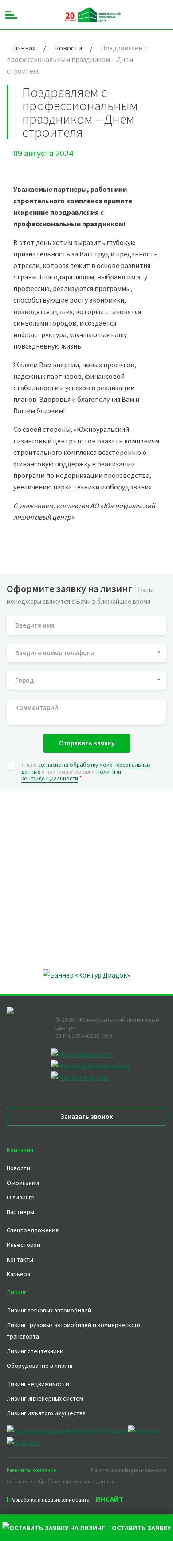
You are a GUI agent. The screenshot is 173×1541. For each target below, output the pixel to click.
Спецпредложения (33, 1230)
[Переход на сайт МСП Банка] (144, 1431)
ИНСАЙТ (109, 1498)
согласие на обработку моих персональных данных (86, 768)
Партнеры (20, 1212)
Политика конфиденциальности (128, 1470)
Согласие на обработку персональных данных (60, 1481)
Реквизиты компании (32, 1470)
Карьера (18, 1274)
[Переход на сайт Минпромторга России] (66, 1431)
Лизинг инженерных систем (45, 1398)
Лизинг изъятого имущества (46, 1413)
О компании (23, 1183)
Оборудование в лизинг (40, 1366)
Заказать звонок (86, 1116)
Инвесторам (23, 1245)
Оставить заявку (141, 1527)
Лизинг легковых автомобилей (49, 1310)
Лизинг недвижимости (38, 1384)
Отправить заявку (86, 743)
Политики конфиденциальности (71, 775)
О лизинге (20, 1197)
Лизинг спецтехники (35, 1351)
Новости (18, 1168)
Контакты (20, 1259)
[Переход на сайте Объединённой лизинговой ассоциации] (23, 1443)
